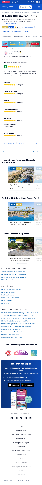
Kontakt (30, 2)
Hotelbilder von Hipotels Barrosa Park (13, 274)
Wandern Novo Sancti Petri (10, 335)
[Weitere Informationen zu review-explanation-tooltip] (34, 27)
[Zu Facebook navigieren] (11, 418)
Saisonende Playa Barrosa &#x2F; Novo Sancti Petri (18, 324)
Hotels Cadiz (5, 303)
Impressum (21, 475)
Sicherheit (21, 471)
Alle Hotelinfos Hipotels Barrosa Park (13, 272)
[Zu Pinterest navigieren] (25, 418)
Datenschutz (21, 447)
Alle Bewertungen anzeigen (12, 48)
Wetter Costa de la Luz (8, 280)
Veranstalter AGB (21, 439)
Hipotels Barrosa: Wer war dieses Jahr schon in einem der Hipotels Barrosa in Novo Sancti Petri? (21, 313)
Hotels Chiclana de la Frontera (11, 289)
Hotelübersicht (6, 36)
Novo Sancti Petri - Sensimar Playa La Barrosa (16, 326)
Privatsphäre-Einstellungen (21, 451)
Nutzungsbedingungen (21, 443)
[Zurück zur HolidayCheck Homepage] (7, 7)
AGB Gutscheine (21, 463)
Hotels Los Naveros (7, 295)
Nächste (36, 152)
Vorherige (6, 152)
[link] (35, 7)
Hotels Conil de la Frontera (10, 298)
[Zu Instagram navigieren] (16, 418)
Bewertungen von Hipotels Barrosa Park (14, 277)
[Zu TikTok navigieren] (21, 418)
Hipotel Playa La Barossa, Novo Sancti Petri (15, 321)
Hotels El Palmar (6, 300)
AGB (21, 459)
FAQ (21, 427)
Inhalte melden (21, 431)
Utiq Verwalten (21, 455)
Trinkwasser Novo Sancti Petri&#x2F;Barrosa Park (17, 315)
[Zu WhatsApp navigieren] (30, 418)
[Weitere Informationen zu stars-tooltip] (37, 16)
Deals (5, 2)
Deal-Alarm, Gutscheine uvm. (21, 435)
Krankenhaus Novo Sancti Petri (11, 332)
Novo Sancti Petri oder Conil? (10, 329)
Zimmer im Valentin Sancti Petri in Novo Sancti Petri (18, 318)
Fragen (35, 36)
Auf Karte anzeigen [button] (10, 23)
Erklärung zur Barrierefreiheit (21, 467)
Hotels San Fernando (8, 292)
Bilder (27, 36)
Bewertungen (18, 36)
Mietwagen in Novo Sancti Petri (11, 337)
